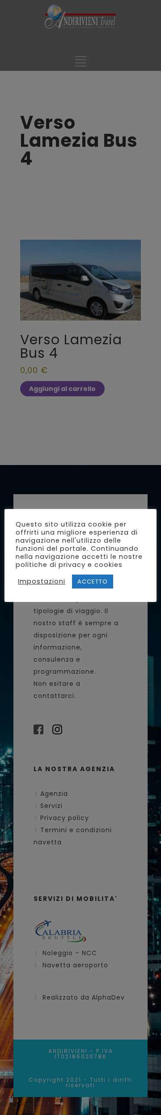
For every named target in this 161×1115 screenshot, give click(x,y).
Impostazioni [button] (41, 581)
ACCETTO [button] (92, 581)
